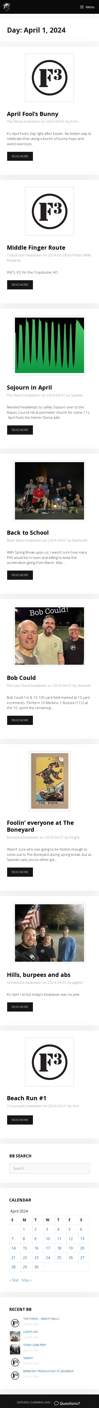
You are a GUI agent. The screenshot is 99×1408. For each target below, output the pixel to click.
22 (25, 1257)
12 (71, 1238)
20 (82, 1248)
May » (27, 1280)
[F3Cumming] (7, 7)
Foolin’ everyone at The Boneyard (40, 826)
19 (71, 1248)
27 (82, 1257)
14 (13, 1248)
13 (82, 1238)
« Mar (14, 1280)
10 (48, 1238)
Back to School (28, 532)
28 (13, 1266)
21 (13, 1257)
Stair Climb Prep (34, 1345)
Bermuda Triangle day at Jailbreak (48, 1371)
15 (25, 1248)
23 (36, 1257)
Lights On (30, 1332)
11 (59, 1238)
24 (48, 1257)
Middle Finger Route (36, 247)
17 (48, 1248)
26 (71, 1257)
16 (36, 1248)
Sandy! (28, 1358)
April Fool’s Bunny (32, 114)
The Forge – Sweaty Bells (41, 1319)
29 (25, 1266)
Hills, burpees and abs (38, 974)
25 (59, 1257)
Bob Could (21, 677)
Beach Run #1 (26, 1098)
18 (59, 1248)
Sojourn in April (29, 387)
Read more (22, 157)
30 (36, 1266)
